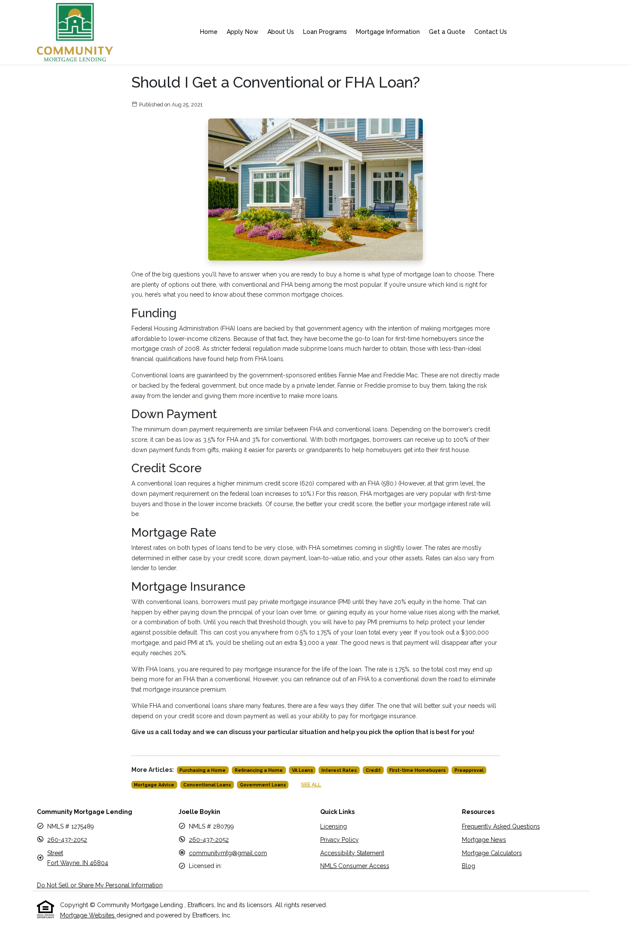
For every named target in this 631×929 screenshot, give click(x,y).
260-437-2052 (67, 839)
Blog (468, 865)
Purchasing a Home (202, 770)
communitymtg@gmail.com (228, 853)
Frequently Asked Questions (501, 826)
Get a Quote (447, 31)
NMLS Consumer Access (354, 865)
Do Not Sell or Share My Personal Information (100, 885)
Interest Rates (339, 770)
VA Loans (302, 770)
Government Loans (263, 784)
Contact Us (490, 31)
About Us (280, 31)
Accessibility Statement (352, 853)
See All (311, 784)
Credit (373, 770)
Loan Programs (325, 31)
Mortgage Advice (154, 784)
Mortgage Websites (88, 915)
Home (209, 31)
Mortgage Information (388, 31)
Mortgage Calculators (492, 853)
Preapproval (469, 770)
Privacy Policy (339, 839)
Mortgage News (484, 839)
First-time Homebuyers (417, 770)
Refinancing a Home (259, 770)
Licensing (333, 826)
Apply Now (242, 31)
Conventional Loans (207, 784)
